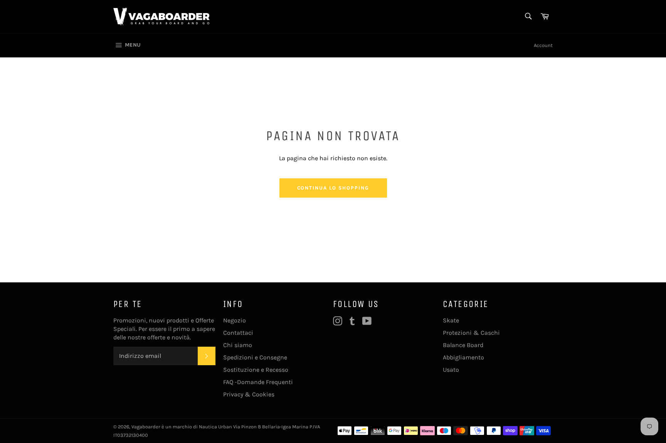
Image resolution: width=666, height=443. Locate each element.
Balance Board (463, 345)
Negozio (234, 320)
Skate (451, 320)
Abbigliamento (463, 357)
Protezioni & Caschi (471, 332)
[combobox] (527, 16)
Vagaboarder (145, 427)
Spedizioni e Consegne (255, 357)
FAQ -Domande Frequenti (258, 382)
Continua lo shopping (333, 188)
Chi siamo (237, 345)
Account (543, 45)
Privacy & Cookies (248, 394)
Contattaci (238, 332)
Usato (451, 369)
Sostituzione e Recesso (255, 369)
